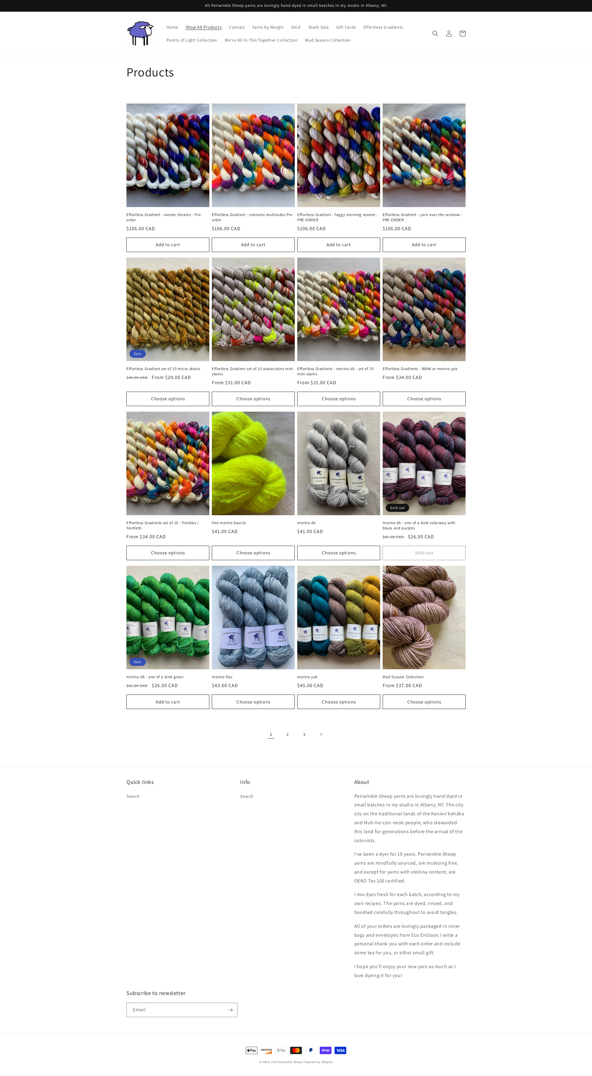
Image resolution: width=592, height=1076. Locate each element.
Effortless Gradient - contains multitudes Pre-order (253, 217)
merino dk (306, 522)
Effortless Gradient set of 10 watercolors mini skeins (253, 371)
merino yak (307, 677)
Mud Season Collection (403, 677)
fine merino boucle (229, 522)
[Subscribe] (230, 1010)
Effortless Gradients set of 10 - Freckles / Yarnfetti (162, 525)
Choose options (168, 398)
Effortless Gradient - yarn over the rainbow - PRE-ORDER (422, 217)
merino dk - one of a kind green (155, 677)
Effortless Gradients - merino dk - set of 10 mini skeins (335, 371)
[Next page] (321, 734)
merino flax (222, 677)
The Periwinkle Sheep (286, 1062)
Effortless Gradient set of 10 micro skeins (163, 368)
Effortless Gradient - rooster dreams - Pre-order (164, 217)
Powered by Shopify (318, 1062)
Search (133, 796)
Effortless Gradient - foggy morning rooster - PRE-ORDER (337, 217)
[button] (435, 33)
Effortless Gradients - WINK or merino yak (420, 368)
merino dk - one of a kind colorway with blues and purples (419, 525)
